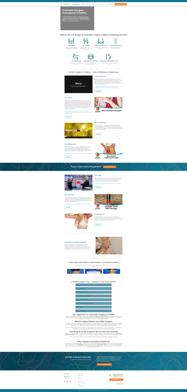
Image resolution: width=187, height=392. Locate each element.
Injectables (111, 183)
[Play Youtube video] (108, 105)
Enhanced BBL (74, 111)
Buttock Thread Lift (80, 111)
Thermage (119, 183)
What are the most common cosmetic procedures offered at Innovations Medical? (94, 284)
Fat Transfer (86, 45)
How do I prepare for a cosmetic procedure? (102, 303)
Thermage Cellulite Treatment (86, 153)
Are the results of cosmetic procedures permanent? (100, 295)
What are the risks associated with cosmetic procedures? (99, 299)
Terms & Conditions (101, 390)
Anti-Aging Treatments (91, 61)
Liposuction (71, 45)
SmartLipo (102, 86)
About (93, 4)
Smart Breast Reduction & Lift (109, 61)
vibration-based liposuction (116, 344)
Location (99, 4)
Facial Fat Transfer (84, 112)
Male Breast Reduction (115, 86)
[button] (94, 284)
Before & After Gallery (86, 4)
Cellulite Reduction (116, 45)
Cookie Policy (107, 390)
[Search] (126, 1)
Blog (103, 4)
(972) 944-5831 (110, 4)
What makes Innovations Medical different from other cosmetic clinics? (96, 307)
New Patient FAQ (80, 381)
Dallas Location (67, 376)
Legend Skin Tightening (68, 153)
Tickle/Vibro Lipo (97, 86)
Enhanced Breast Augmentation (75, 112)
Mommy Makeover (101, 45)
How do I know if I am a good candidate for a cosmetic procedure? (97, 288)
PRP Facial (115, 183)
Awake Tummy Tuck (108, 86)
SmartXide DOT (75, 204)
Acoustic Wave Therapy (77, 153)
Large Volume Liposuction (114, 87)
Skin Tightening (76, 61)
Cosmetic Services (75, 4)
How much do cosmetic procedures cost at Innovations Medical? (98, 310)
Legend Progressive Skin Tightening (84, 204)
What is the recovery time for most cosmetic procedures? (99, 292)
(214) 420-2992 (120, 384)
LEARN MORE (98, 91)
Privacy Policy (96, 390)
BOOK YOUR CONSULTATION (120, 4)
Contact (79, 384)
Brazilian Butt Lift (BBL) (68, 111)
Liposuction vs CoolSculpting (105, 87)
